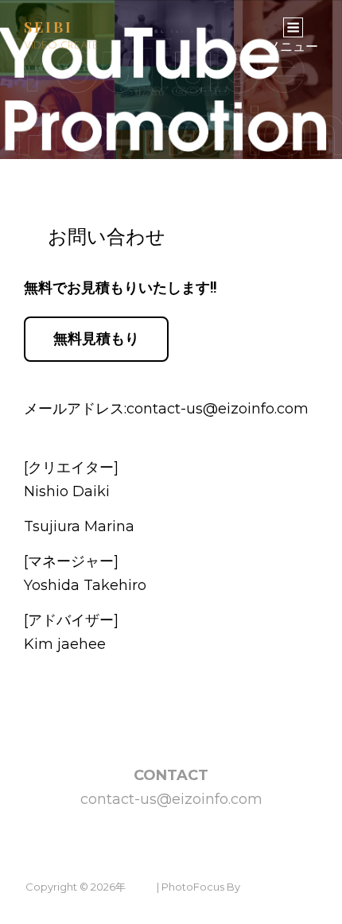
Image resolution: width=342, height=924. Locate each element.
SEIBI (48, 27)
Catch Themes (280, 886)
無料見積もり (96, 338)
